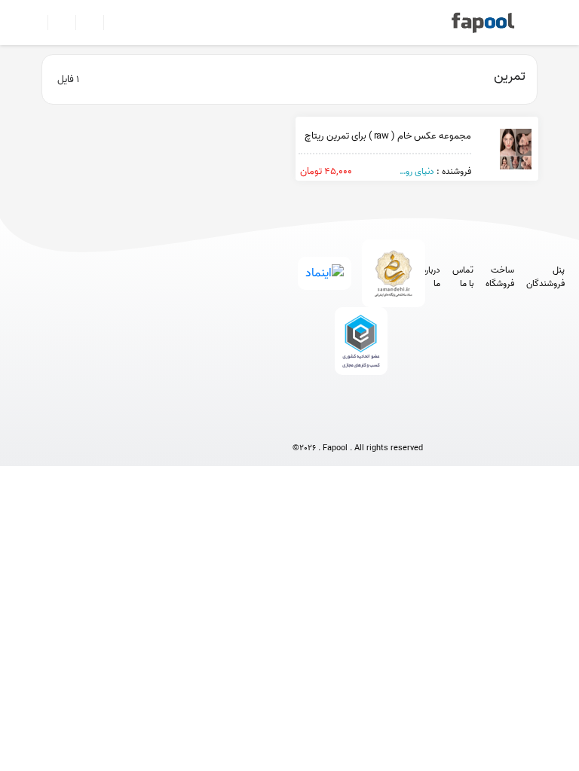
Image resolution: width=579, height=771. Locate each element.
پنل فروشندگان (545, 277)
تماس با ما (462, 277)
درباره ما (431, 277)
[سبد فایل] (35, 22)
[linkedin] (413, 422)
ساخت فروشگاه (500, 277)
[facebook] (302, 422)
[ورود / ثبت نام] (55, 22)
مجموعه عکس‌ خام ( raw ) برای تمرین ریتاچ (388, 136)
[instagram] (357, 422)
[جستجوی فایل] (111, 22)
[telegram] (329, 422)
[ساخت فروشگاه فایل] (83, 22)
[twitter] (385, 422)
